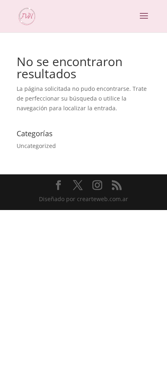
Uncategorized (36, 146)
